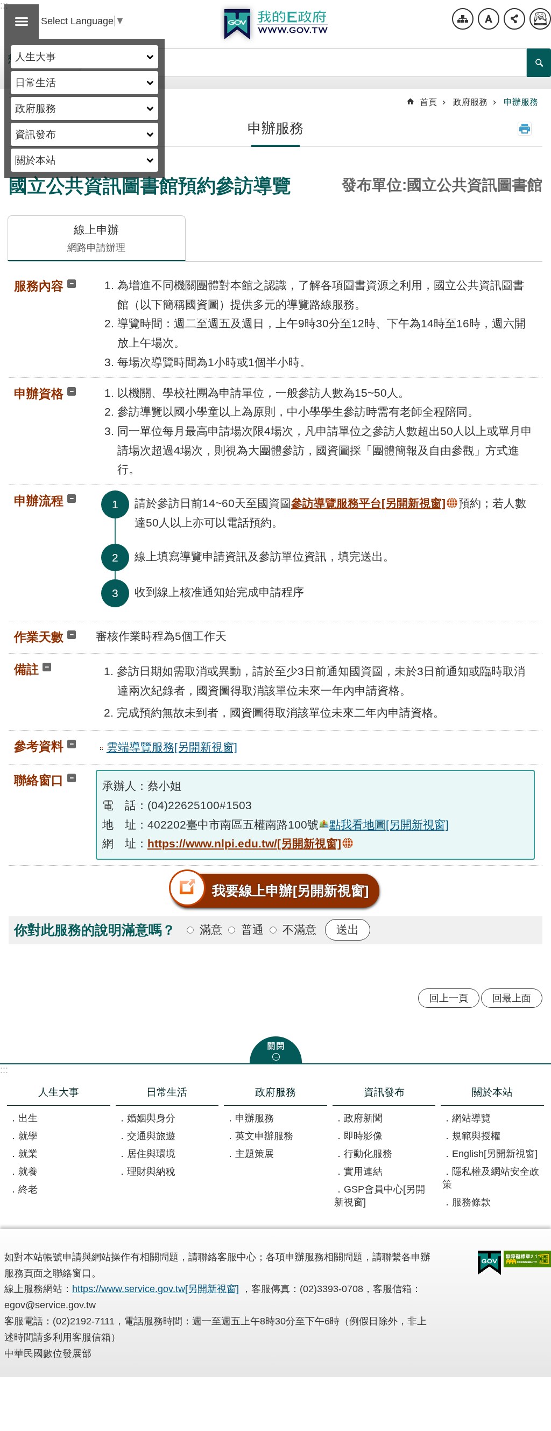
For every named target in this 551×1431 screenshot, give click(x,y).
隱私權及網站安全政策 (490, 1178)
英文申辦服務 (264, 1136)
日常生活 (35, 82)
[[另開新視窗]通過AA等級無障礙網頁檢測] (527, 1259)
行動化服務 (368, 1153)
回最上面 (511, 998)
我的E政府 (275, 24)
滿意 (211, 929)
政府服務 (35, 108)
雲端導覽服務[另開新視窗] (172, 747)
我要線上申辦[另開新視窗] (290, 890)
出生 (28, 1118)
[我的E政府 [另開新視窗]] (489, 1263)
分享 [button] (514, 19)
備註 (26, 669)
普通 (252, 929)
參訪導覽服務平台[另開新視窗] (368, 503)
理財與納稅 (151, 1171)
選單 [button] (21, 21)
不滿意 (299, 929)
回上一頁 (448, 998)
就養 (28, 1171)
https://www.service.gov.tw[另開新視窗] (155, 1288)
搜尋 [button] (539, 62)
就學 (28, 1136)
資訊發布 (35, 134)
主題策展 (254, 1153)
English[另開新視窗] (495, 1153)
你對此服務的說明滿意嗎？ (94, 929)
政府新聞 (363, 1118)
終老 (28, 1189)
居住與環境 (151, 1153)
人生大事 (35, 56)
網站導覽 (463, 19)
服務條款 (471, 1202)
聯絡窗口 (38, 780)
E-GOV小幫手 (540, 19)
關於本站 (35, 160)
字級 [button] (488, 19)
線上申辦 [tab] (96, 238)
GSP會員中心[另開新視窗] (379, 1196)
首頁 (428, 102)
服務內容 (38, 286)
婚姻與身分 (151, 1118)
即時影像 (363, 1136)
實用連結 (363, 1171)
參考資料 (38, 746)
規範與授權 (476, 1136)
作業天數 (38, 637)
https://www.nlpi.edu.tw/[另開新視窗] (244, 843)
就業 (28, 1153)
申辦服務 (521, 102)
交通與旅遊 (151, 1136)
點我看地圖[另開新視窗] (389, 824)
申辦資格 (38, 394)
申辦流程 (38, 501)
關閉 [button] (276, 1049)
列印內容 (525, 129)
